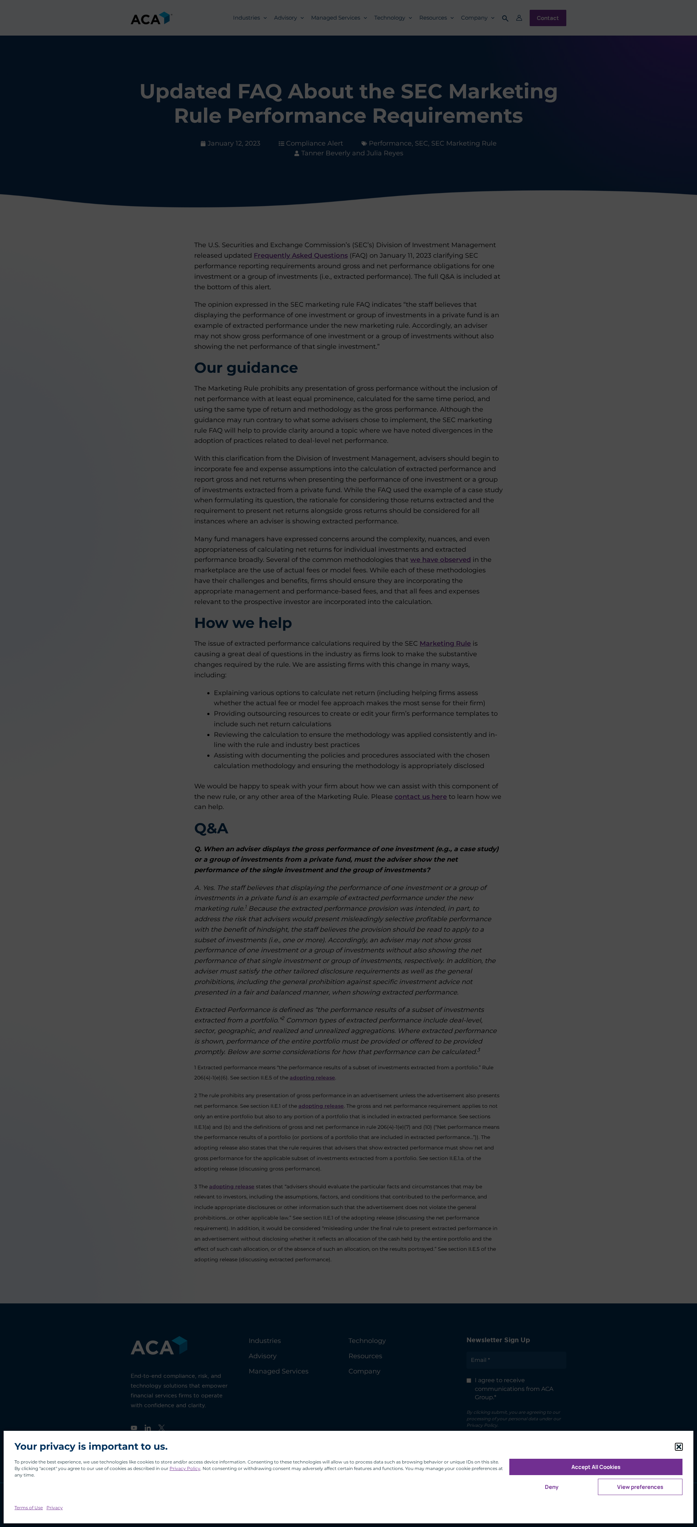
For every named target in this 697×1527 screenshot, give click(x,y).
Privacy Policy (185, 1468)
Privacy (54, 1507)
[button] (678, 1446)
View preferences (640, 1487)
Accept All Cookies (595, 1467)
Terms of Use (29, 1507)
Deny (551, 1487)
